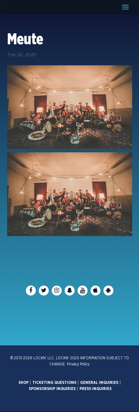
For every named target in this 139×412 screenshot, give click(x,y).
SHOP (23, 383)
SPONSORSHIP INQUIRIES (52, 389)
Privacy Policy (78, 364)
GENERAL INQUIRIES (99, 383)
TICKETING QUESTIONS (54, 383)
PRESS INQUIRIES (96, 389)
